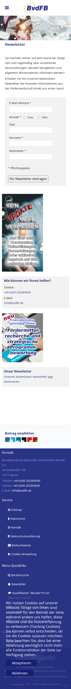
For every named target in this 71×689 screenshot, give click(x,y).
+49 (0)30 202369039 (26, 485)
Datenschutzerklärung (25, 536)
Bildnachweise (21, 545)
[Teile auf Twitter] (13, 439)
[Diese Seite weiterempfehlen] (35, 439)
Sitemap (16, 510)
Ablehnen (20, 673)
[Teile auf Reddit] (24, 439)
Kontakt (15, 527)
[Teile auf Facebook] (7, 439)
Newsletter (18, 584)
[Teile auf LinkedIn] (18, 439)
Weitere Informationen (35, 681)
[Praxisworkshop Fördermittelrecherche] (22, 337)
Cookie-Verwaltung (23, 554)
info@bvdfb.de (13, 303)
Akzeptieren (21, 663)
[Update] (22, 232)
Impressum (17, 518)
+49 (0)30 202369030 (17, 292)
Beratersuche (19, 575)
